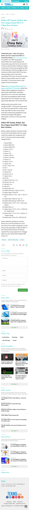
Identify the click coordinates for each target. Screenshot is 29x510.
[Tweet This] (17, 245)
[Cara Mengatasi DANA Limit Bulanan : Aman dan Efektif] (5, 307)
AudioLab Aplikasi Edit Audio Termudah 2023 (7, 362)
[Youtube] (19, 497)
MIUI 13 (4, 239)
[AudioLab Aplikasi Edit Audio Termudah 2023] (7, 357)
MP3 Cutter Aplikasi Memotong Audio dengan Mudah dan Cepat (21, 363)
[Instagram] (16, 497)
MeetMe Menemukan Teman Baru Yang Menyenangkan (11, 404)
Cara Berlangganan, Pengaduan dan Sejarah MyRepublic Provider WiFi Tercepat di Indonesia (18, 452)
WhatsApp (14, 337)
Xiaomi (22, 239)
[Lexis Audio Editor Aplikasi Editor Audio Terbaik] (7, 370)
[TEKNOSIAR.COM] (8, 4)
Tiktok (21, 337)
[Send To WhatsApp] (26, 245)
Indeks (14, 501)
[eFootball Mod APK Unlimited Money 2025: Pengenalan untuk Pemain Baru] (5, 322)
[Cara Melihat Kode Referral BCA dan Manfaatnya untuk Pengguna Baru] (5, 314)
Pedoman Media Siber (9, 503)
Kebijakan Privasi (20, 503)
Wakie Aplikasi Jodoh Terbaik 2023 (10, 415)
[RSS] (22, 497)
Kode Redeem (5, 337)
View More (14, 327)
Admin (6, 28)
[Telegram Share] (23, 245)
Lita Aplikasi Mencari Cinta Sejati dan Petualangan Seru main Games (14, 420)
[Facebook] (7, 497)
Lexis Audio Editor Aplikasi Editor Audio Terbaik (6, 377)
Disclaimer (9, 501)
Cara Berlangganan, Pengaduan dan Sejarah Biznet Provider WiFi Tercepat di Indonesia (18, 445)
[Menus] (2, 4)
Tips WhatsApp (6, 340)
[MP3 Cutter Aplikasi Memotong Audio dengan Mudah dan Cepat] (21, 357)
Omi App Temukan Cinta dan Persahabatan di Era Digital (13, 426)
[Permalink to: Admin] (2, 28)
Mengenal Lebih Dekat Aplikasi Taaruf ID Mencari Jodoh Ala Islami (13, 410)
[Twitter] (10, 497)
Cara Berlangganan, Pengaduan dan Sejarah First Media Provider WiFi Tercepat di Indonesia (18, 460)
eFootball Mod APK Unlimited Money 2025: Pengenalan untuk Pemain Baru (18, 321)
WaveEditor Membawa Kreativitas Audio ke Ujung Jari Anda (21, 377)
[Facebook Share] (13, 245)
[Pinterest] (13, 497)
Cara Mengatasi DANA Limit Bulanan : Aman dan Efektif (17, 306)
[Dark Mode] (24, 4)
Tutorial (3, 17)
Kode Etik (20, 501)
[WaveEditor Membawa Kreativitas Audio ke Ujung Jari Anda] (21, 370)
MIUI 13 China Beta (13, 239)
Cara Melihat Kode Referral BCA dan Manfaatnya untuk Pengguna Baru (18, 313)
